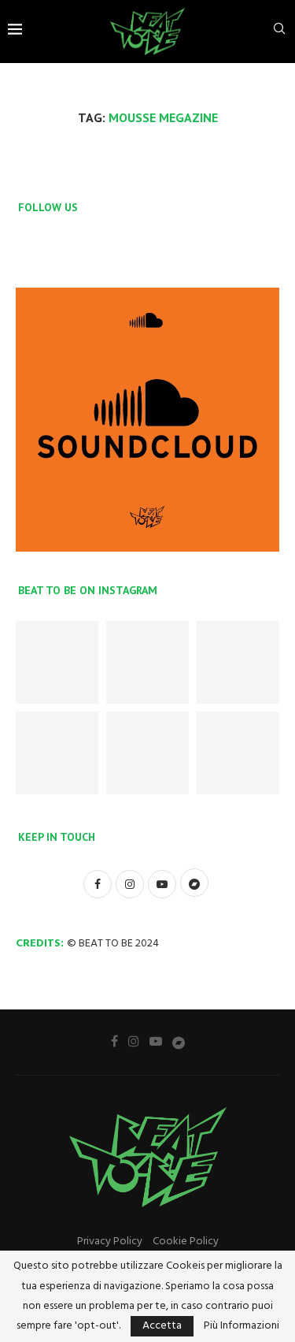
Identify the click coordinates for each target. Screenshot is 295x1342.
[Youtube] (155, 1041)
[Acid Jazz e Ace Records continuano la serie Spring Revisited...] (147, 662)
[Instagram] (133, 1041)
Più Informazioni (241, 1326)
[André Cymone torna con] (147, 753)
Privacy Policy (109, 1241)
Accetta (162, 1326)
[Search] (279, 32)
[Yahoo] (178, 1041)
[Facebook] (114, 1041)
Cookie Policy (186, 1241)
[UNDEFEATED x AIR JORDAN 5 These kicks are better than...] (57, 662)
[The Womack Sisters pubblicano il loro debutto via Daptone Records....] (57, 753)
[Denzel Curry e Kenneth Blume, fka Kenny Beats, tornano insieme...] (238, 662)
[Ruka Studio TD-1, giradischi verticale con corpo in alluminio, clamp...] (238, 753)
